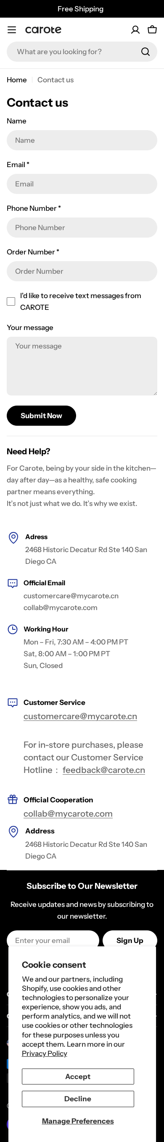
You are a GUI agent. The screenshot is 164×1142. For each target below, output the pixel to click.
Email (18, 164)
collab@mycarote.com (68, 813)
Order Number (33, 252)
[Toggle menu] (12, 30)
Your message (30, 327)
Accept (77, 1076)
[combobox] (82, 52)
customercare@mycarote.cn (80, 716)
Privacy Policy (44, 1053)
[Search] (145, 52)
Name (16, 121)
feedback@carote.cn (104, 770)
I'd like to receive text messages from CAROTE (80, 301)
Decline (77, 1099)
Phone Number (34, 208)
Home (17, 80)
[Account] (135, 30)
